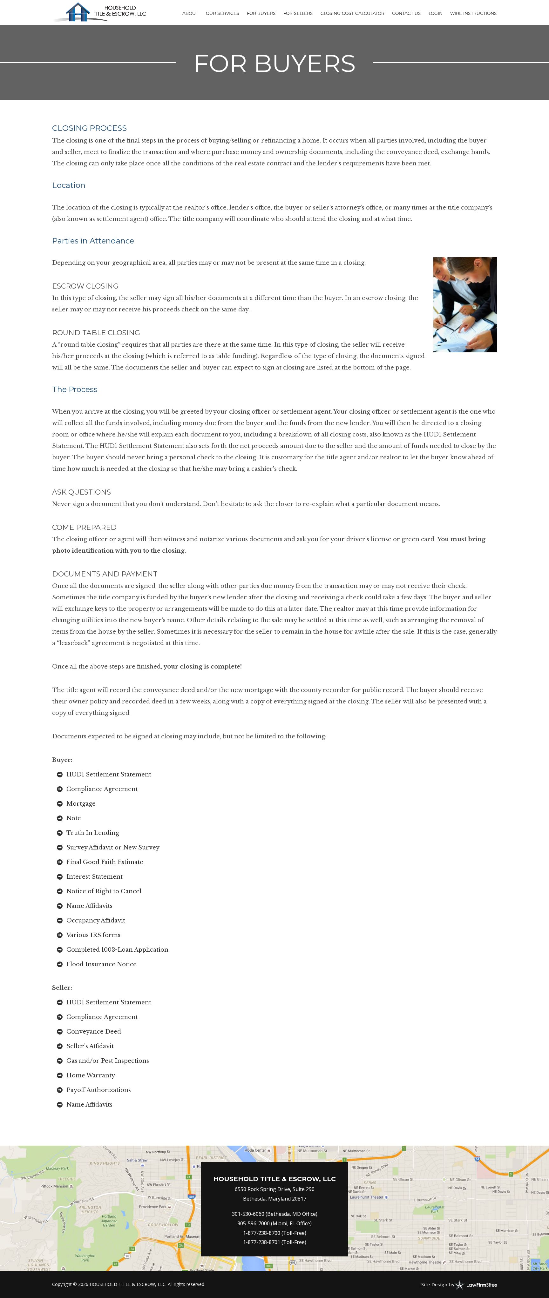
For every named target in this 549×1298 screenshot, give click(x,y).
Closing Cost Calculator (352, 13)
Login (436, 13)
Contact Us (406, 13)
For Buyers (261, 13)
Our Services (222, 13)
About (190, 13)
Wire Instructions (473, 13)
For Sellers (298, 13)
